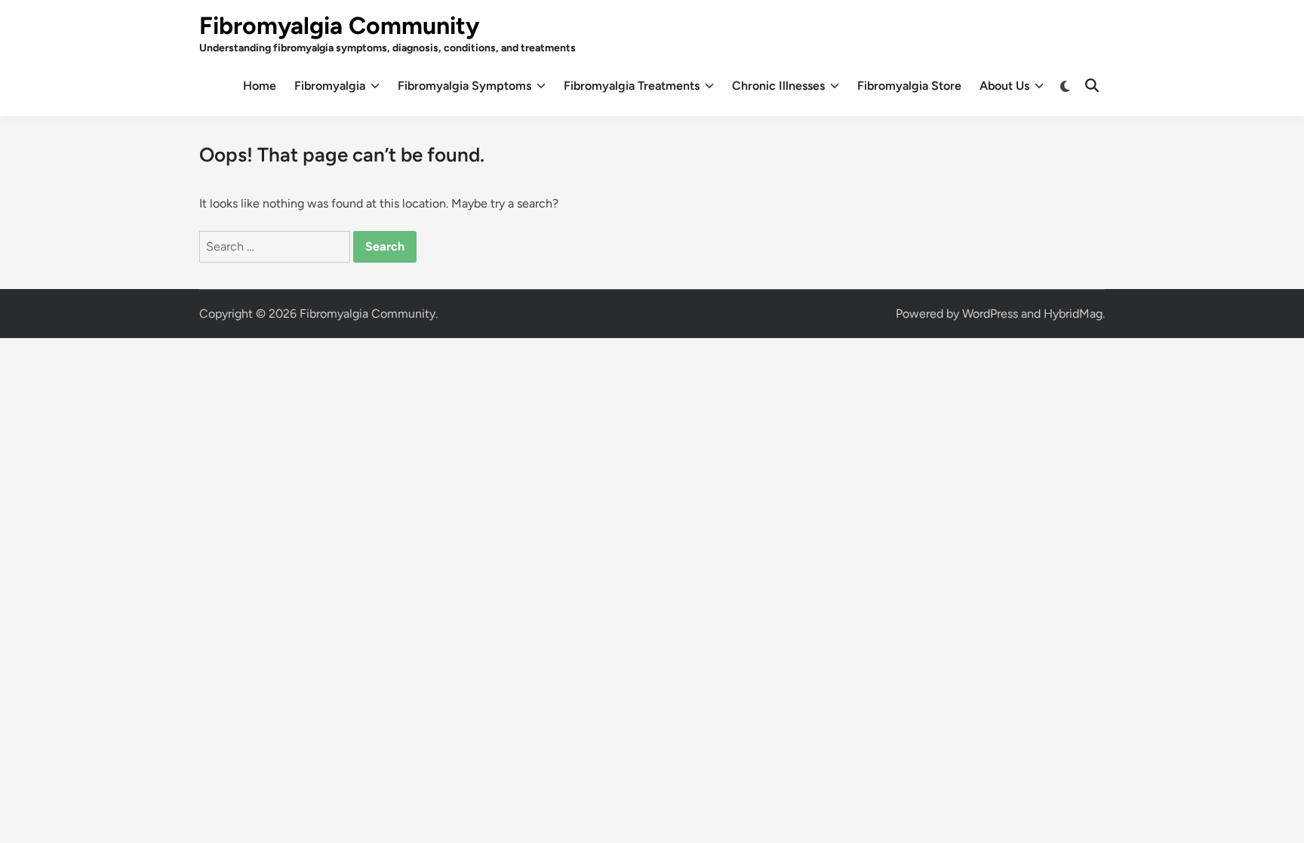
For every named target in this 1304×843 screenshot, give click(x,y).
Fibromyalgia (329, 85)
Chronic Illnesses (778, 85)
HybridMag (1073, 313)
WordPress (990, 313)
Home (259, 85)
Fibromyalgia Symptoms (464, 85)
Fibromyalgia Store (909, 85)
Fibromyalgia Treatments (632, 85)
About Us (1004, 85)
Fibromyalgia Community (339, 25)
